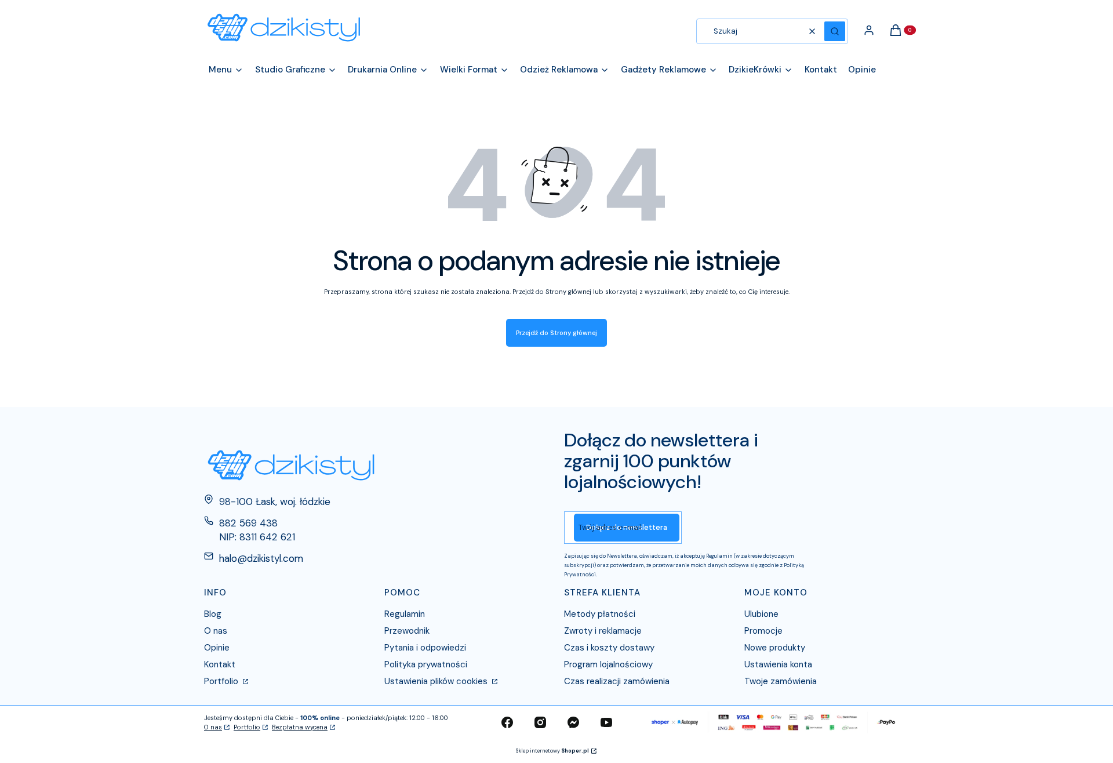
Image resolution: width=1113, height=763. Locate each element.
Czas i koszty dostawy (609, 647)
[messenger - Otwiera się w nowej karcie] (573, 722)
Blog (212, 614)
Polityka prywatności (425, 664)
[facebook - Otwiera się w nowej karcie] (507, 722)
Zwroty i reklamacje (603, 631)
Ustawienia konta (778, 664)
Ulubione (761, 614)
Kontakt (219, 664)
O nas (215, 631)
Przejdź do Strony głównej (556, 333)
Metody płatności (599, 614)
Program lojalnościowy (608, 664)
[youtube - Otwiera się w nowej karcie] (606, 722)
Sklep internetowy (552, 750)
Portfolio (222, 681)
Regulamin (404, 614)
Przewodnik (407, 631)
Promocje (763, 631)
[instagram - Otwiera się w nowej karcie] (540, 722)
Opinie (217, 647)
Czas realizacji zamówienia (617, 681)
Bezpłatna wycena (300, 727)
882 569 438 (248, 523)
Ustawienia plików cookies (437, 681)
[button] (834, 31)
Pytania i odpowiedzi (425, 647)
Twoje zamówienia (780, 681)
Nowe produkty (774, 647)
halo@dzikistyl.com (261, 558)
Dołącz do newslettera (626, 527)
